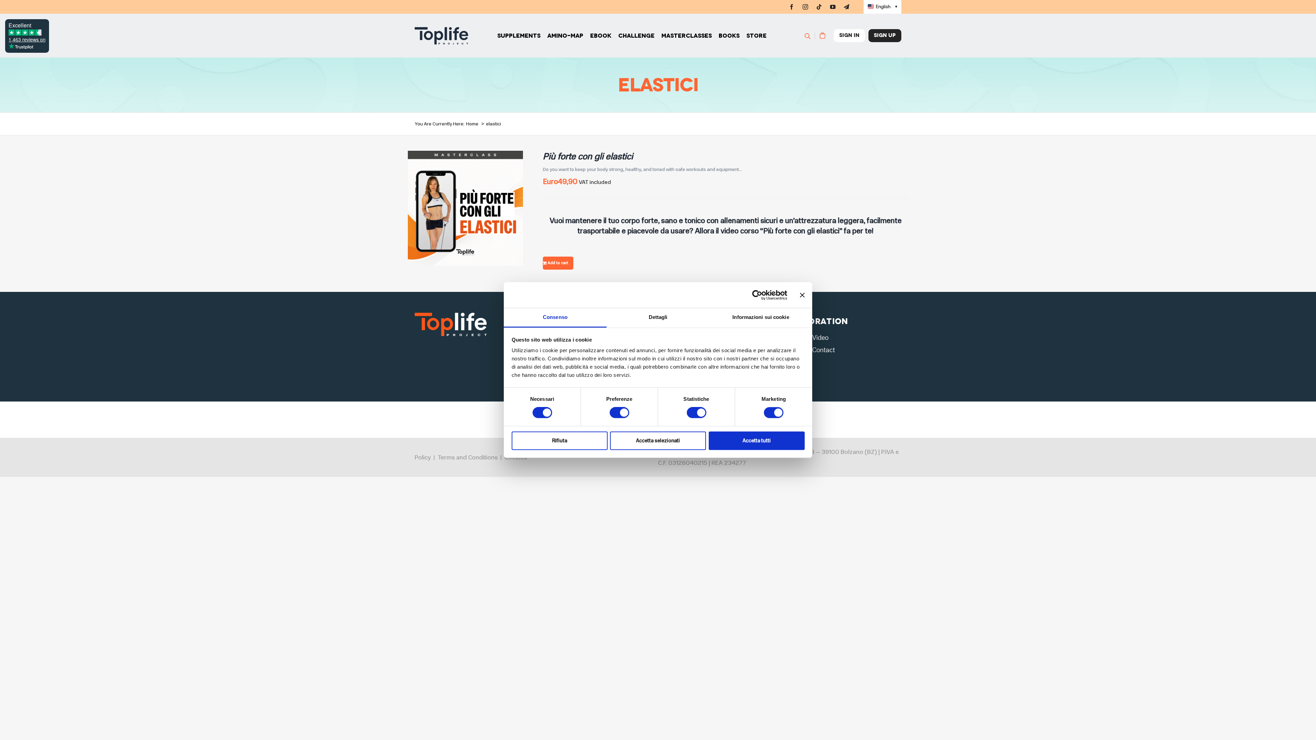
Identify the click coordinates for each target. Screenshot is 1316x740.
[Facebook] (792, 7)
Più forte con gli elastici (588, 156)
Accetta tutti (757, 440)
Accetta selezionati (658, 440)
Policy (423, 457)
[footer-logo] (451, 314)
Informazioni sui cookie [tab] (760, 317)
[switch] (619, 412)
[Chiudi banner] (802, 295)
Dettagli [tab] (658, 317)
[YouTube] (833, 7)
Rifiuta (559, 440)
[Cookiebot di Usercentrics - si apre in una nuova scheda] (757, 295)
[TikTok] (819, 7)
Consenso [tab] (555, 317)
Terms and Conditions (468, 457)
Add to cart (558, 263)
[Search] (810, 35)
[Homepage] (441, 36)
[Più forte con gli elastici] (465, 155)
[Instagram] (805, 7)
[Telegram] (846, 7)
